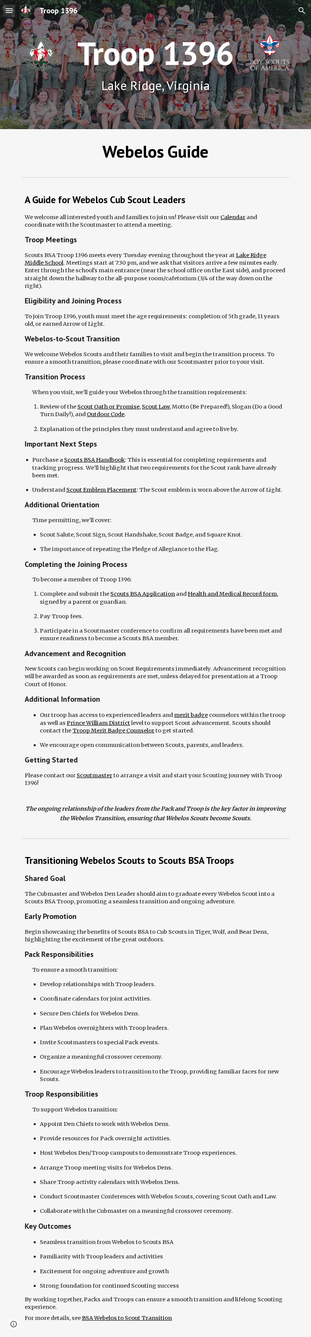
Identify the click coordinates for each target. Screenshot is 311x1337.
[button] (9, 10)
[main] (156, 65)
